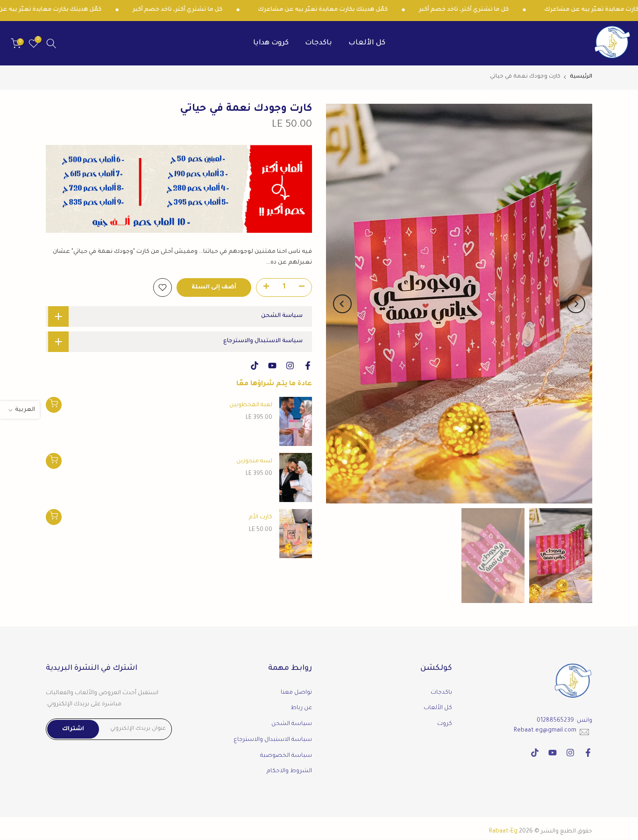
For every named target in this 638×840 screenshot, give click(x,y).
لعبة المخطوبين (250, 405)
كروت (444, 724)
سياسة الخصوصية (286, 756)
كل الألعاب (366, 43)
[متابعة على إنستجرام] (290, 365)
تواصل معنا (296, 692)
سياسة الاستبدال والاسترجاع (273, 740)
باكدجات (318, 43)
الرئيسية (581, 77)
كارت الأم (260, 517)
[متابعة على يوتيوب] (272, 365)
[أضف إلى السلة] (54, 405)
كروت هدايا (271, 43)
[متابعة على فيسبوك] (308, 365)
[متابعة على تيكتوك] (254, 365)
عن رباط (301, 708)
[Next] (342, 303)
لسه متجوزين (254, 461)
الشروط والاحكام (289, 771)
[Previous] (576, 303)
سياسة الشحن (291, 724)
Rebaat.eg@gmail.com (545, 730)
